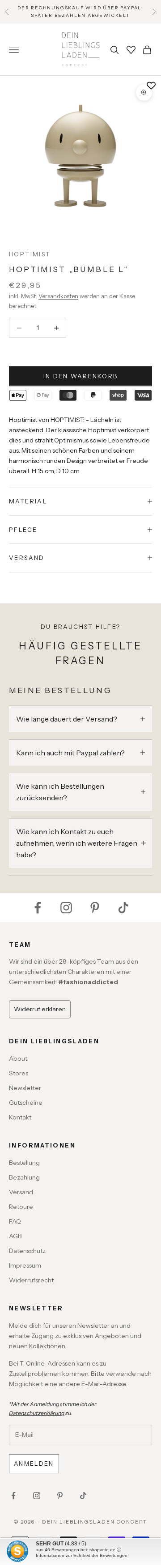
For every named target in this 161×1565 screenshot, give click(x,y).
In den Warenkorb (80, 376)
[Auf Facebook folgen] (37, 907)
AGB (15, 1236)
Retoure (21, 1207)
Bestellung (24, 1163)
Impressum (25, 1265)
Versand (21, 1192)
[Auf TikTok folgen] (123, 907)
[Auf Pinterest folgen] (95, 907)
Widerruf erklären (40, 1009)
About (18, 1058)
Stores (18, 1073)
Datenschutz (27, 1251)
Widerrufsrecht (31, 1280)
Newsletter (25, 1088)
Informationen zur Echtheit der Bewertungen (81, 1555)
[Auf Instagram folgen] (66, 907)
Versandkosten (58, 296)
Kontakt (20, 1117)
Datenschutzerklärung (36, 1413)
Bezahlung (24, 1177)
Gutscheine (25, 1103)
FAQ (15, 1221)
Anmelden (34, 1463)
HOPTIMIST (30, 254)
